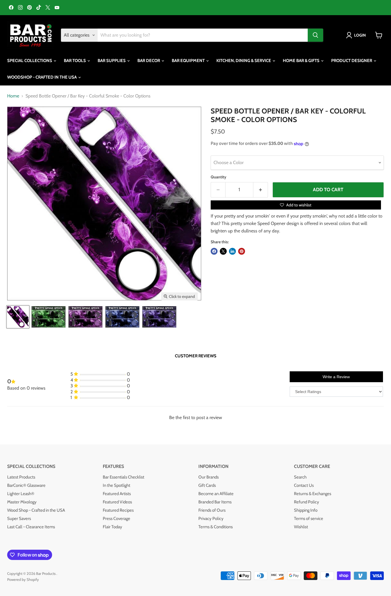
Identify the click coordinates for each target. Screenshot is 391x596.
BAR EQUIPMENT (189, 60)
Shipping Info (305, 510)
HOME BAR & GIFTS (301, 60)
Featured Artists (117, 493)
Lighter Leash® (20, 493)
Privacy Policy (211, 518)
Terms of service (308, 518)
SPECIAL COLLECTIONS (30, 60)
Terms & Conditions (215, 526)
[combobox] (203, 35)
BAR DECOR (149, 60)
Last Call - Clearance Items (31, 526)
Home (13, 96)
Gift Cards (207, 485)
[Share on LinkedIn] (232, 251)
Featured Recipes (118, 510)
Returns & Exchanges (312, 493)
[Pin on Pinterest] (241, 251)
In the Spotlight (116, 485)
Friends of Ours (212, 510)
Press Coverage (116, 518)
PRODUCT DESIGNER (352, 60)
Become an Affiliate (216, 493)
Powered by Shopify (23, 579)
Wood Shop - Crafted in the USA (36, 510)
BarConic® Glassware (26, 485)
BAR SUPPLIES (112, 60)
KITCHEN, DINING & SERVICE (244, 60)
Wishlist (301, 526)
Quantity (218, 177)
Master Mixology (22, 502)
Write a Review (336, 376)
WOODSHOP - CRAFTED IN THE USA (42, 77)
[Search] (315, 35)
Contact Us (304, 485)
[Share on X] (223, 251)
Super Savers (19, 518)
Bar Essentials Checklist (123, 477)
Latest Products (21, 477)
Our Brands (208, 477)
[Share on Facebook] (214, 251)
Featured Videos (117, 502)
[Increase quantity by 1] (260, 190)
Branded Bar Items (215, 502)
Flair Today (112, 526)
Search (300, 477)
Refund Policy (306, 502)
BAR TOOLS (75, 60)
